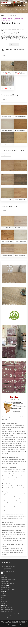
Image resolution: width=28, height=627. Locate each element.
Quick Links (4, 605)
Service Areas (8, 622)
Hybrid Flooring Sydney (16, 622)
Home (2, 15)
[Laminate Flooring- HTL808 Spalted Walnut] (14, 297)
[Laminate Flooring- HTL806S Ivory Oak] (14, 275)
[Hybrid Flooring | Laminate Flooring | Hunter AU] (6, 2)
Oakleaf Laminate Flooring (9, 206)
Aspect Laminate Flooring (9, 95)
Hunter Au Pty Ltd (15, 621)
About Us (3, 591)
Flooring (3, 575)
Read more (14, 44)
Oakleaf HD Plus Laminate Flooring (12, 150)
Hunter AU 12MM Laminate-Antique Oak (12, 50)
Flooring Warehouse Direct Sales (14, 5)
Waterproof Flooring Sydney (18, 624)
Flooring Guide (5, 585)
